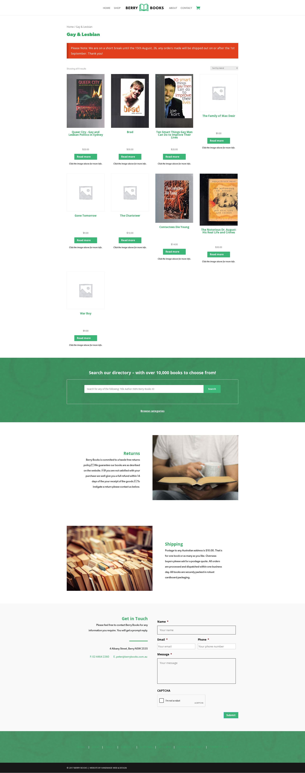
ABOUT (110, 747)
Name (162, 621)
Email (162, 639)
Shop (117, 8)
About (173, 8)
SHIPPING (146, 747)
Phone (203, 639)
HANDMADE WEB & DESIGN (114, 767)
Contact (186, 8)
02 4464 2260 (100, 656)
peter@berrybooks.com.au (131, 656)
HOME (81, 747)
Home (106, 8)
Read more (84, 156)
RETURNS (165, 747)
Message (164, 654)
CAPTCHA (163, 690)
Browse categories (152, 411)
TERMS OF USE (219, 747)
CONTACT (127, 747)
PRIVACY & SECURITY (190, 747)
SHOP (95, 747)
